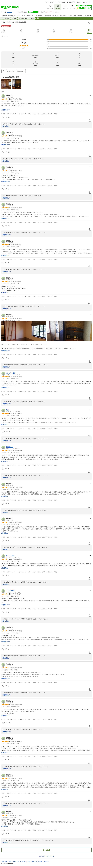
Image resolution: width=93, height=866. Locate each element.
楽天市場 (79, 2)
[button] (6, 84)
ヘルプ (46, 2)
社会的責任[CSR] (25, 861)
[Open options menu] (90, 95)
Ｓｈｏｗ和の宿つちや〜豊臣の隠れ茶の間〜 (14, 22)
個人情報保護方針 (14, 861)
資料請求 (46, 861)
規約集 (40, 861)
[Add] (89, 23)
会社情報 (4, 861)
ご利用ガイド (53, 2)
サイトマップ (62, 2)
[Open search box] (3, 71)
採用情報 (34, 861)
